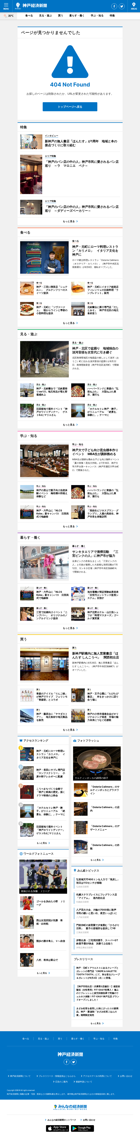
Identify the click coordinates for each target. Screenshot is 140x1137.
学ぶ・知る (97, 15)
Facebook (114, 6)
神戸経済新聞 (31, 6)
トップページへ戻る (70, 106)
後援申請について (84, 1081)
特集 (112, 15)
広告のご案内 (61, 1081)
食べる (29, 15)
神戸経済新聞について (20, 1076)
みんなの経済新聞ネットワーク (70, 1107)
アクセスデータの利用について (97, 1076)
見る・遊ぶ (45, 15)
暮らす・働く (77, 15)
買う (60, 15)
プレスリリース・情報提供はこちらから (57, 1076)
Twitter (122, 6)
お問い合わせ (126, 1076)
